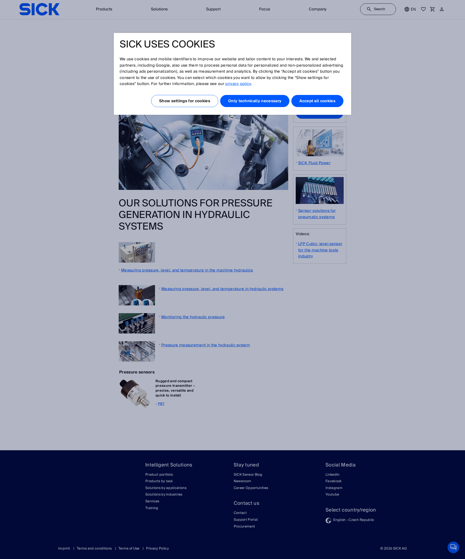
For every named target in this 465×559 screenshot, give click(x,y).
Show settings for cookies (184, 101)
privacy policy (238, 83)
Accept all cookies (317, 101)
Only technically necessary (254, 101)
